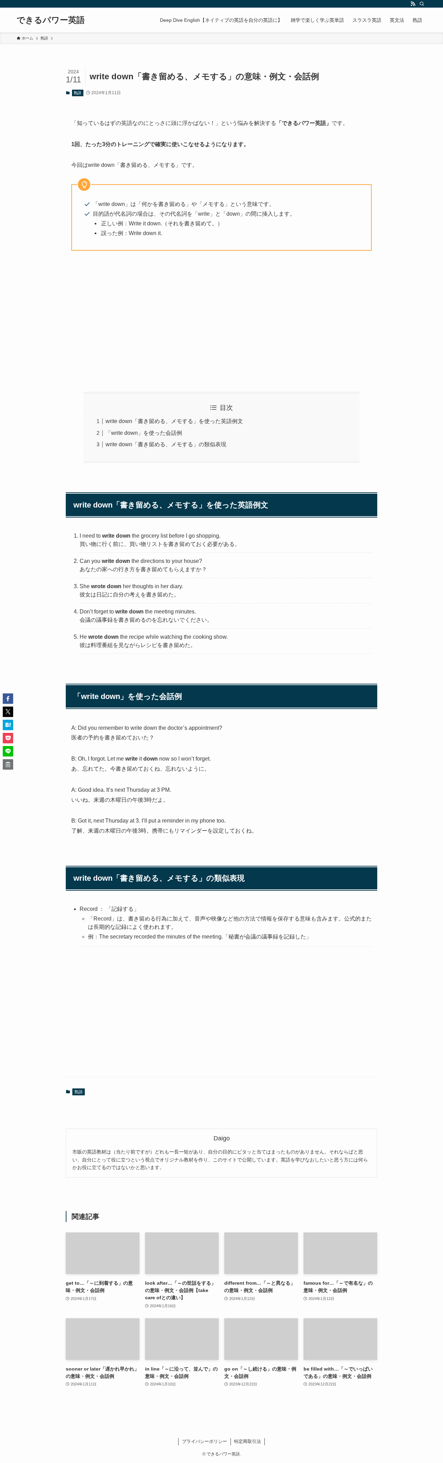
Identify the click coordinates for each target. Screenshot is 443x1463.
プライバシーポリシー (204, 1441)
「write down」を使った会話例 (144, 433)
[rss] (412, 4)
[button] (8, 698)
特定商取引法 (247, 1441)
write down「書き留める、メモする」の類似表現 (166, 444)
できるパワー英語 (51, 20)
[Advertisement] (221, 321)
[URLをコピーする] (8, 764)
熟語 (77, 93)
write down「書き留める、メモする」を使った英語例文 (174, 421)
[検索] (421, 4)
